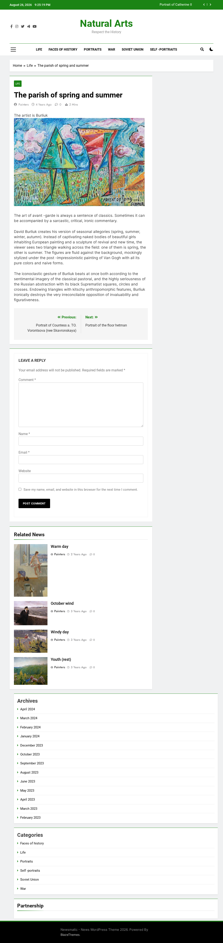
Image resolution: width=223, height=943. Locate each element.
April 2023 (27, 799)
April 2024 (27, 709)
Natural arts (106, 23)
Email (24, 452)
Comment (27, 380)
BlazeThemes (70, 934)
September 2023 (32, 763)
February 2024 (30, 727)
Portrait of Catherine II (176, 5)
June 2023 (27, 781)
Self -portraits (163, 49)
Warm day (59, 546)
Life (39, 49)
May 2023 (27, 791)
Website (25, 471)
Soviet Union (133, 49)
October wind (62, 603)
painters (24, 104)
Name (24, 434)
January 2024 (29, 736)
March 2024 (28, 718)
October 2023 (30, 754)
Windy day (60, 632)
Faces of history (63, 49)
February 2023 (30, 818)
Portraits (92, 49)
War (111, 49)
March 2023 (28, 809)
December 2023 (31, 745)
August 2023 (29, 772)
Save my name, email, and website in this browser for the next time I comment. (81, 490)
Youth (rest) (61, 659)
